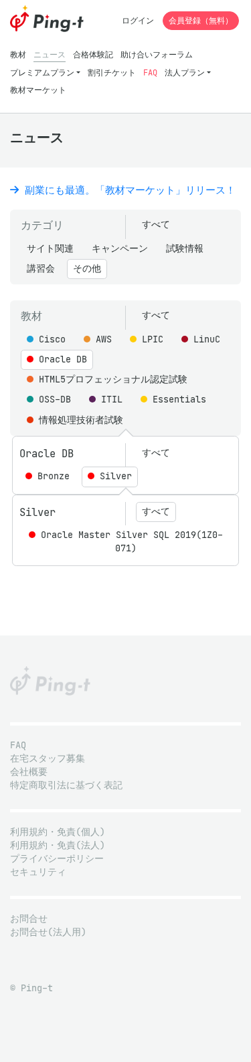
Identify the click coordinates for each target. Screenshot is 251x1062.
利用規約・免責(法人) (57, 845)
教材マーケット (38, 90)
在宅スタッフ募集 (47, 758)
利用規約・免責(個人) (57, 832)
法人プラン (185, 72)
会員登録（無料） (201, 20)
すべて (156, 224)
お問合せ (29, 918)
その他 (87, 268)
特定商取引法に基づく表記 (66, 785)
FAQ (150, 72)
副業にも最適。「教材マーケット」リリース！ (127, 190)
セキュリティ (38, 872)
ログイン (138, 20)
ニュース (49, 54)
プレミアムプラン (42, 72)
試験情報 (184, 248)
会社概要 (29, 772)
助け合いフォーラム (156, 54)
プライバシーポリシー (57, 858)
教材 (18, 54)
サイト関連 (50, 248)
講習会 (41, 268)
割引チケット (112, 72)
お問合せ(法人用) (48, 932)
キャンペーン (120, 248)
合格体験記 (93, 54)
